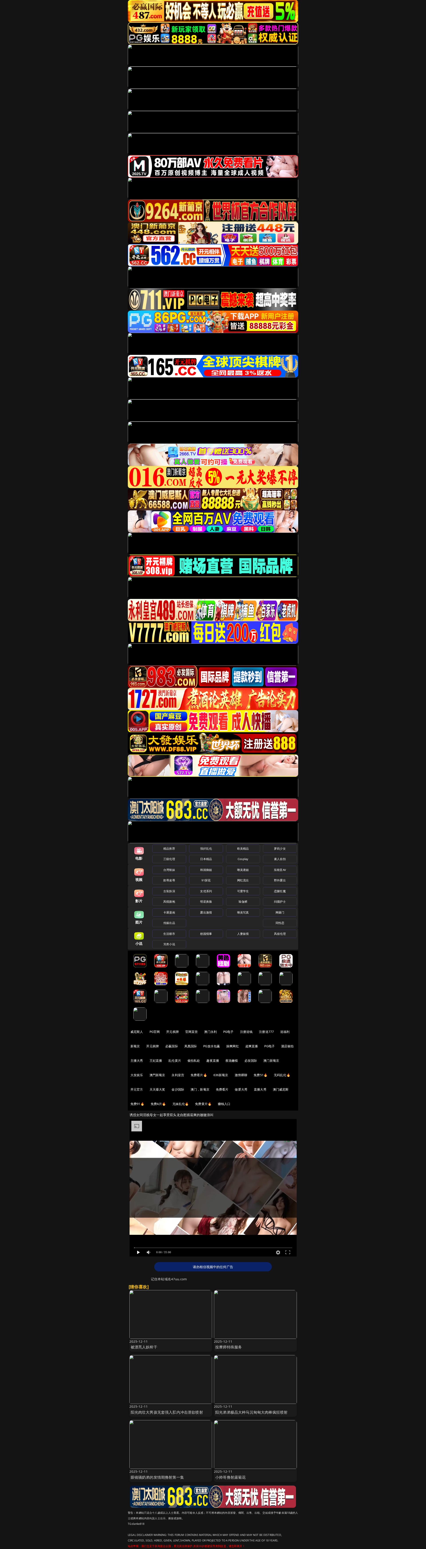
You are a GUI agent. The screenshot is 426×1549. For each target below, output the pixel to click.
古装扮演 (169, 891)
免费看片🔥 (199, 1075)
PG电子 (228, 1032)
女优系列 (206, 891)
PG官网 (155, 1032)
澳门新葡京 (271, 1060)
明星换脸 (206, 902)
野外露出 (280, 880)
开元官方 (136, 1089)
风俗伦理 (280, 934)
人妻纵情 (243, 934)
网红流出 (243, 880)
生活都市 (169, 934)
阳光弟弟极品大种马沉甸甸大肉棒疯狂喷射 (251, 1412)
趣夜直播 (212, 1060)
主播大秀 (136, 1060)
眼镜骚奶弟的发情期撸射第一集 (157, 1477)
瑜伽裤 (243, 902)
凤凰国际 (190, 1046)
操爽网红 (232, 1046)
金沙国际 (178, 1089)
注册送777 (266, 1032)
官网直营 (191, 1032)
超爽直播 (251, 1046)
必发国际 (251, 1060)
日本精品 (206, 859)
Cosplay (243, 859)
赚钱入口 (224, 1104)
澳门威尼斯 (281, 1089)
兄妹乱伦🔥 (180, 1104)
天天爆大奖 (157, 1089)
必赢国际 (171, 1046)
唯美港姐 (243, 870)
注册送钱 (246, 1032)
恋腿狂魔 (280, 891)
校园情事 (206, 934)
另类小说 (169, 944)
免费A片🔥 (158, 1104)
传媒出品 (169, 923)
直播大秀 (260, 1089)
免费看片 (222, 1089)
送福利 (285, 1032)
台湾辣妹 (169, 870)
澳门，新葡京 (200, 1089)
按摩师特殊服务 (228, 1347)
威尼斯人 (136, 1032)
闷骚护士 (280, 902)
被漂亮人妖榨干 (144, 1347)
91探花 (206, 880)
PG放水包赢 (211, 1046)
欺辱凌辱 (169, 880)
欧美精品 (243, 848)
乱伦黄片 (174, 1060)
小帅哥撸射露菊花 (230, 1477)
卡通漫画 (169, 912)
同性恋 (280, 923)
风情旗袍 (169, 902)
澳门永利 (210, 1032)
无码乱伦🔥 (282, 1075)
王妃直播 (156, 1060)
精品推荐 (169, 848)
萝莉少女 (280, 848)
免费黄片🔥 (203, 1104)
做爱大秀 (241, 1089)
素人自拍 (280, 859)
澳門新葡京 (157, 1075)
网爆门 (280, 912)
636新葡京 (220, 1075)
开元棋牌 (172, 1032)
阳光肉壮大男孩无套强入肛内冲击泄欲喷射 (167, 1412)
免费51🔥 (260, 1075)
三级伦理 (169, 859)
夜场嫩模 (231, 1060)
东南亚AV (280, 870)
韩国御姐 (206, 870)
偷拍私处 (193, 1060)
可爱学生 (243, 891)
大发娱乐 (136, 1075)
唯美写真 (243, 912)
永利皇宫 (178, 1075)
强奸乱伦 (206, 848)
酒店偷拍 (287, 1046)
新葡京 (135, 1046)
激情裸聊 (241, 1075)
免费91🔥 (137, 1104)
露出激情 (206, 912)
